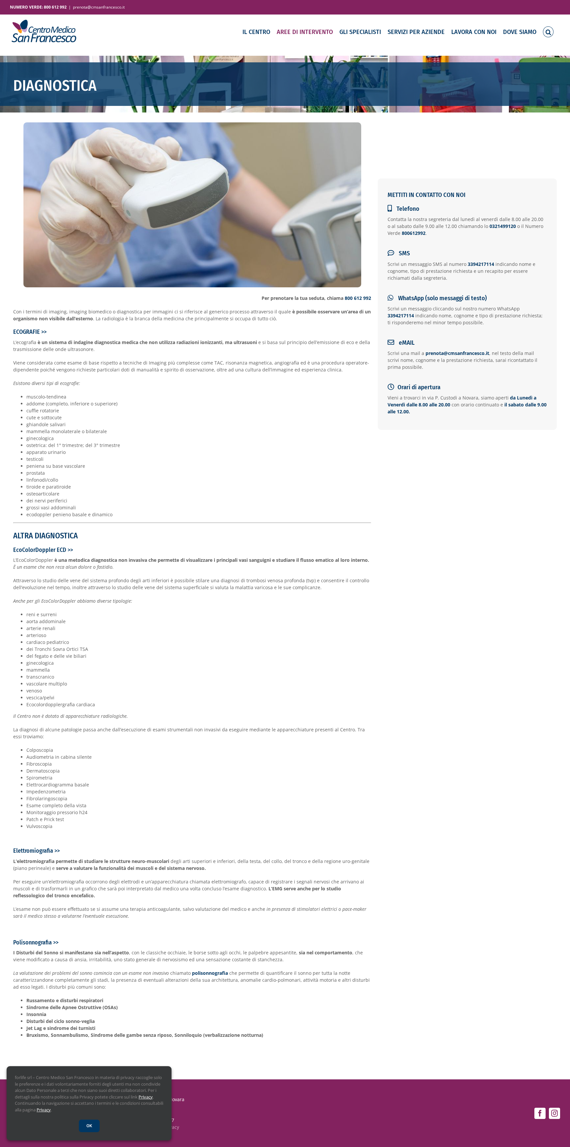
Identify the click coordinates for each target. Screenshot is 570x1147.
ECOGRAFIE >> (30, 331)
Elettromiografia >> (36, 850)
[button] (548, 32)
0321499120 (503, 226)
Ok (89, 1125)
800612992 (414, 233)
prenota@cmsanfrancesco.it (99, 7)
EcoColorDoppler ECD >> (43, 550)
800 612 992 (358, 298)
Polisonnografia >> (35, 942)
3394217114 (481, 264)
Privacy (146, 1097)
